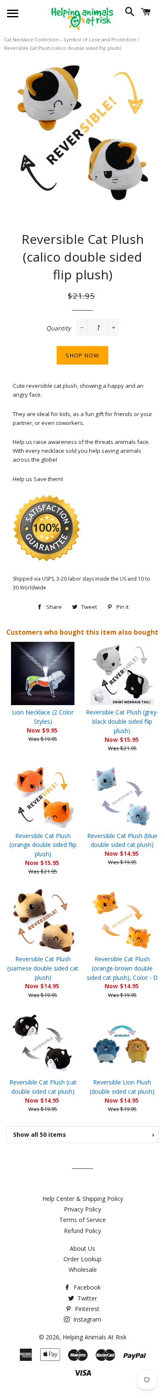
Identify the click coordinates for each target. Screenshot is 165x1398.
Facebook (86, 1287)
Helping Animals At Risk (94, 1337)
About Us (82, 1248)
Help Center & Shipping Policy (82, 1199)
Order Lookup (82, 1259)
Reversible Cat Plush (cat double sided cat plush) (43, 1086)
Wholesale (83, 1270)
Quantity (58, 328)
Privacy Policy (82, 1209)
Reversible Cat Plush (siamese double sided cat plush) (42, 968)
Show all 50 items (83, 1134)
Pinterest (86, 1309)
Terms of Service (82, 1220)
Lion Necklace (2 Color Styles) (43, 716)
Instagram (86, 1319)
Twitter (86, 1298)
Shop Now (82, 355)
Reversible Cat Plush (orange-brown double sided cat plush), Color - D (122, 968)
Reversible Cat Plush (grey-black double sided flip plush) (122, 721)
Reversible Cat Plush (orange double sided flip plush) (43, 845)
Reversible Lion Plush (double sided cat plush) (122, 1086)
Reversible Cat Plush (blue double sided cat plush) (122, 840)
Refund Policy (82, 1231)
